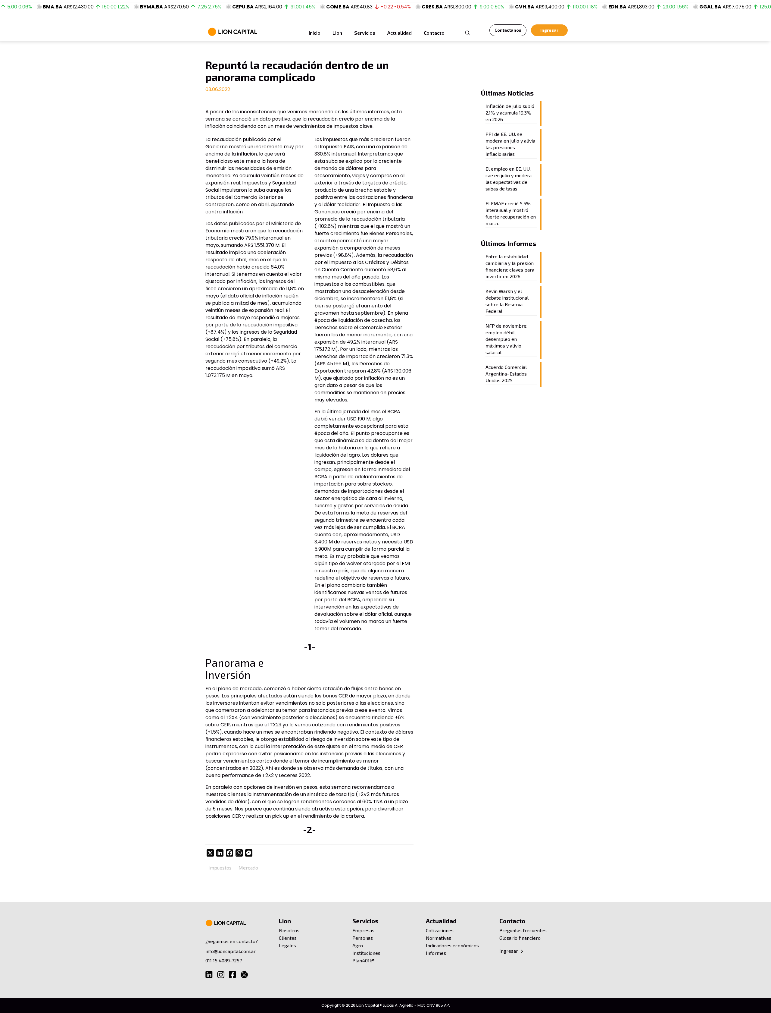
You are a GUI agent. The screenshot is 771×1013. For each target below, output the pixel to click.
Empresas (363, 930)
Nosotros (289, 930)
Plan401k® (363, 960)
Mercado (248, 867)
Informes (436, 953)
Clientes (288, 938)
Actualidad (441, 920)
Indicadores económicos (452, 945)
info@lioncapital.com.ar (230, 951)
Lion (285, 920)
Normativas (438, 938)
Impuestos (220, 867)
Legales (287, 945)
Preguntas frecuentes (523, 930)
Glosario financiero (520, 938)
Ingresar (509, 951)
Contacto (512, 920)
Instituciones (366, 953)
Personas (362, 938)
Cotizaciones (440, 930)
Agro (357, 945)
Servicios (365, 920)
